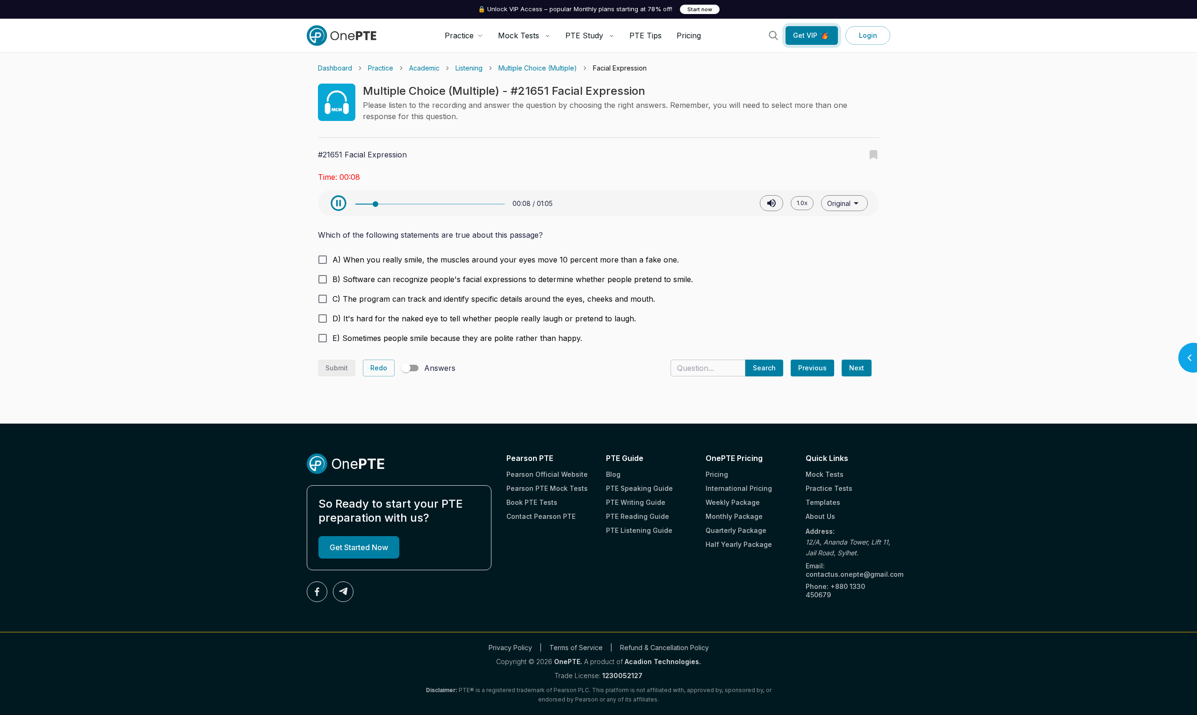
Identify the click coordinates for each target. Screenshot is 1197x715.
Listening (469, 68)
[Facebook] (317, 591)
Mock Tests (518, 35)
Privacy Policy (510, 647)
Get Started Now (359, 547)
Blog (613, 474)
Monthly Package (734, 516)
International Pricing (739, 488)
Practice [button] (459, 35)
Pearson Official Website (547, 474)
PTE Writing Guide (635, 502)
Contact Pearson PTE (541, 516)
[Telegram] (343, 591)
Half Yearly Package (739, 544)
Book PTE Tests (531, 502)
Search (764, 368)
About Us (820, 516)
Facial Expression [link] (620, 68)
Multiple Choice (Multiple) (537, 68)
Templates (823, 502)
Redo (378, 368)
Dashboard (335, 68)
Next (856, 368)
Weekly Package (733, 502)
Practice (380, 68)
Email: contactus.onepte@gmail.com (848, 570)
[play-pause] (338, 203)
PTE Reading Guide (637, 516)
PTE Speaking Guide (639, 488)
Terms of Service (576, 647)
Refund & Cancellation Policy (664, 647)
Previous (812, 368)
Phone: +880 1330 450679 (835, 590)
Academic (424, 68)
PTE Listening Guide (639, 530)
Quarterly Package (736, 530)
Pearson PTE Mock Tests (547, 488)
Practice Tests (829, 488)
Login (868, 35)
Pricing (689, 35)
